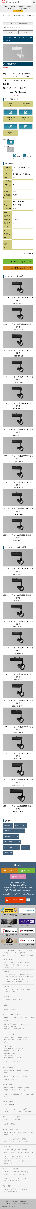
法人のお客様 (12, 2)
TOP (6, 6)
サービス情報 (7, 1039)
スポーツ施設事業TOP (9, 1087)
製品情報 (21, 6)
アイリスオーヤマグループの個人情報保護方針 (14, 1201)
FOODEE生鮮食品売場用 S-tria (12, 842)
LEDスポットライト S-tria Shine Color (14, 830)
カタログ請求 (19, 262)
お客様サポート (27, 8)
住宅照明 (6, 1005)
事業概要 (13, 6)
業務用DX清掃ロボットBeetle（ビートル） (15, 1057)
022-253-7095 (19, 885)
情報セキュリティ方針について (11, 955)
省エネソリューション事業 (11, 1014)
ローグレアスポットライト (11, 847)
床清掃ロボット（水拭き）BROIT (12, 1050)
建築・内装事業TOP (9, 1070)
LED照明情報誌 (15, 965)
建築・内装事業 (8, 1067)
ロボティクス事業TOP (9, 1037)
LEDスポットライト (20, 825)
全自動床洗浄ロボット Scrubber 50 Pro (14, 1053)
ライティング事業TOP (9, 962)
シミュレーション (26, 965)
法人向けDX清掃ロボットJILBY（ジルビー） (15, 1048)
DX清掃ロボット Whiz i (10, 1046)
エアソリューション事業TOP (11, 1172)
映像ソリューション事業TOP (11, 1132)
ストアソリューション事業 (11, 1117)
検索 (11, 32)
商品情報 (27, 962)
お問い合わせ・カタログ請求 (10, 953)
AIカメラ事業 (7, 1147)
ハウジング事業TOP (9, 1105)
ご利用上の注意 (24, 1203)
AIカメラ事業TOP (8, 1150)
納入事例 (29, 6)
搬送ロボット (16, 1061)
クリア (25, 32)
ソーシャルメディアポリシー (9, 1203)
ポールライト (25, 847)
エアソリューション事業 (10, 1169)
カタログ (17, 8)
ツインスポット (10, 276)
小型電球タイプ (8, 825)
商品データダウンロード (10, 1152)
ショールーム (8, 8)
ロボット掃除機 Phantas (10, 1055)
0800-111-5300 (14, 890)
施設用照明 (7, 971)
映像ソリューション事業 (10, 1129)
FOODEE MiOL (8, 853)
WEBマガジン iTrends (27, 955)
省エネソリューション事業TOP (12, 1017)
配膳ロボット (7, 1061)
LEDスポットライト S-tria (11, 836)
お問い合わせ (18, 10)
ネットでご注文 (21, 950)
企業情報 (29, 950)
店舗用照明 (7, 986)
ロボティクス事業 (8, 1034)
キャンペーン (23, 1039)
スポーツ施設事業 (8, 1084)
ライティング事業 (8, 959)
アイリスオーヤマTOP (8, 950)
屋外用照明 (7, 997)
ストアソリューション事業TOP (12, 1120)
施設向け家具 (7, 1186)
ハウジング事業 (8, 1102)
